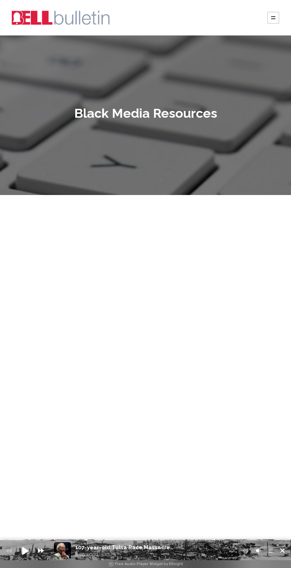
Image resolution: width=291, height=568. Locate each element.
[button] (24, 550)
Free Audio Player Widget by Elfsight (149, 564)
